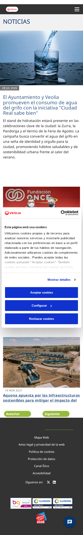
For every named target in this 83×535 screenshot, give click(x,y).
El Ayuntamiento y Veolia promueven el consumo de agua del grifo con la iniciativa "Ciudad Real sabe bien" (40, 105)
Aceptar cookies (41, 292)
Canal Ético (41, 466)
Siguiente (52, 414)
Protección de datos (41, 459)
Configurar (39, 305)
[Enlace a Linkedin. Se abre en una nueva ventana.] (54, 482)
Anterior (13, 414)
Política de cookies (41, 452)
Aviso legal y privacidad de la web (42, 444)
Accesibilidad (42, 473)
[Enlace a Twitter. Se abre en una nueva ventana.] (48, 482)
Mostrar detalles (59, 279)
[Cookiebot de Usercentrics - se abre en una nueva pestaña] (60, 213)
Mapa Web (41, 437)
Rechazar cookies (41, 318)
